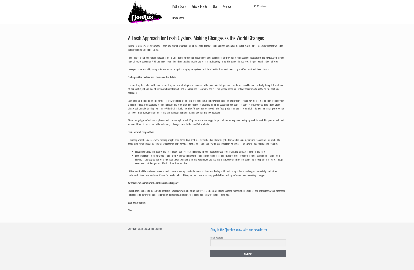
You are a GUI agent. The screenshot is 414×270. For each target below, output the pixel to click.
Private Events (199, 6)
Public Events (179, 6)
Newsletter (178, 18)
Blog (215, 6)
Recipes (227, 6)
